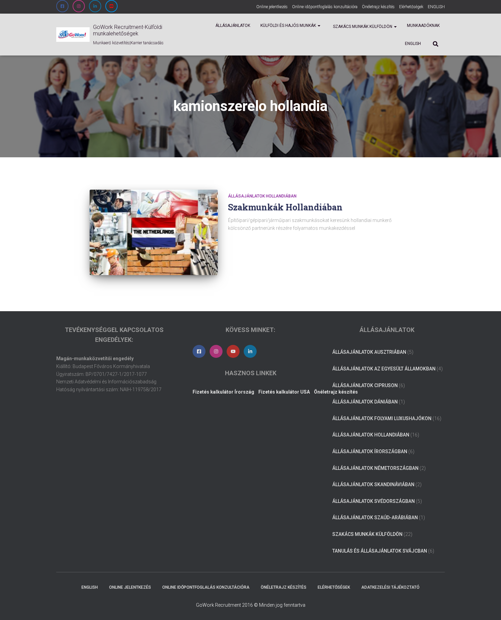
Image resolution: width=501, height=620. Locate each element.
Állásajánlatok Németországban (375, 468)
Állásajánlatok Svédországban (373, 501)
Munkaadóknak (423, 25)
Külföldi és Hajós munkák (288, 25)
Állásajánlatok (232, 25)
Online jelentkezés (272, 6)
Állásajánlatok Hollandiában (262, 196)
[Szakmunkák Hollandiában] (154, 232)
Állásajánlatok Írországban (369, 451)
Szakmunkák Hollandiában (285, 207)
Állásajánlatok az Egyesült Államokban (384, 368)
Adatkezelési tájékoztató (390, 587)
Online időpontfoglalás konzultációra (325, 6)
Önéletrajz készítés (378, 6)
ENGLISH (436, 6)
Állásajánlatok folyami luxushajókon (381, 418)
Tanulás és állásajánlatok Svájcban (379, 551)
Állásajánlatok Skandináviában (373, 484)
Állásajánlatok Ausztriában (369, 352)
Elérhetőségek (411, 6)
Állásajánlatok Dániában (365, 401)
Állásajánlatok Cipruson (365, 385)
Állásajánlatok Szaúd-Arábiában (375, 517)
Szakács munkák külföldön (362, 26)
